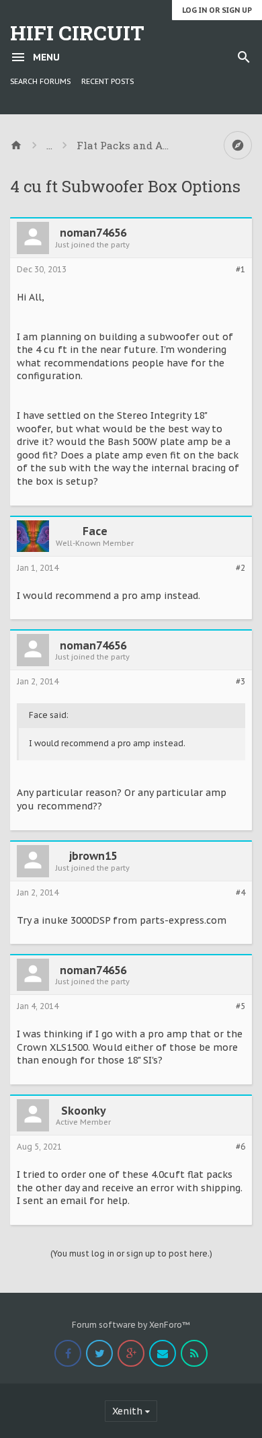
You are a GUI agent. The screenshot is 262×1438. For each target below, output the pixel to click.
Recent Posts (107, 81)
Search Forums (40, 81)
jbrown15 (93, 856)
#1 (240, 269)
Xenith (127, 1411)
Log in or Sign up (217, 10)
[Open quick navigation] (238, 145)
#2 (240, 568)
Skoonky (83, 1110)
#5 (240, 1006)
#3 (240, 681)
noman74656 (93, 232)
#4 (240, 892)
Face (95, 531)
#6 (240, 1147)
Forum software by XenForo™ (131, 1325)
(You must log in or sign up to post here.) (131, 1253)
